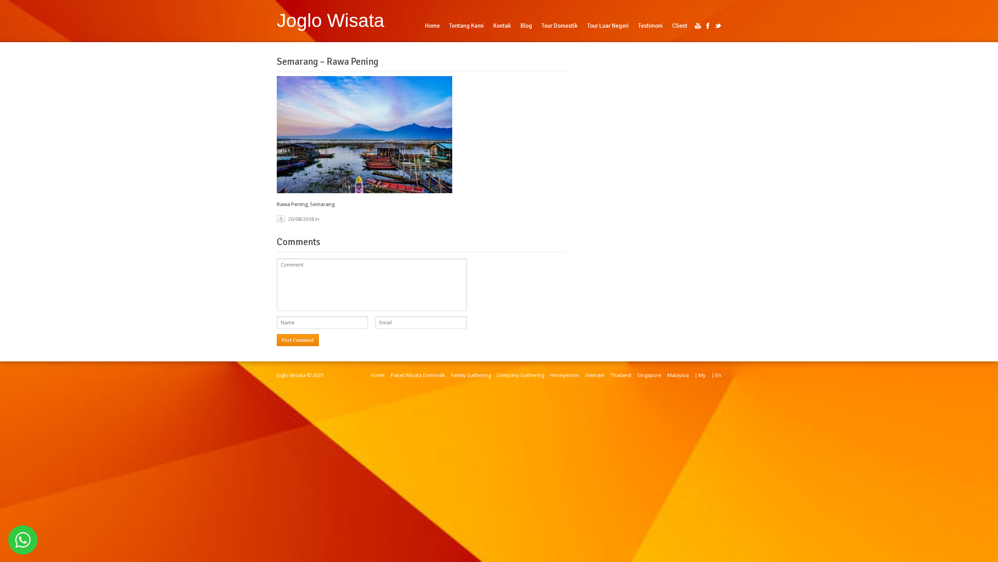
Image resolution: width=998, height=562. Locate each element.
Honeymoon (564, 375)
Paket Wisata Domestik (418, 375)
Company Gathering (520, 375)
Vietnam (595, 375)
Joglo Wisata (330, 20)
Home (378, 375)
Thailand (620, 375)
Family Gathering (471, 375)
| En (716, 375)
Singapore (649, 375)
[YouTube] (698, 26)
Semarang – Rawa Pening (328, 62)
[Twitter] (718, 26)
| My (700, 375)
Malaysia (678, 375)
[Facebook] (708, 26)
